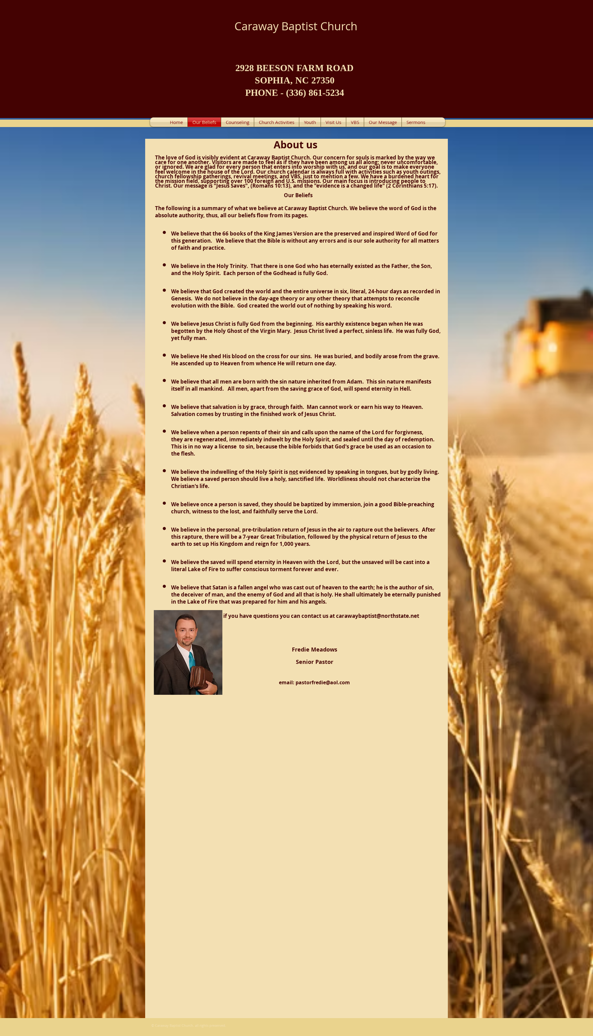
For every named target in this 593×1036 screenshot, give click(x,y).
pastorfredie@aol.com (323, 682)
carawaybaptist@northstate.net (377, 615)
